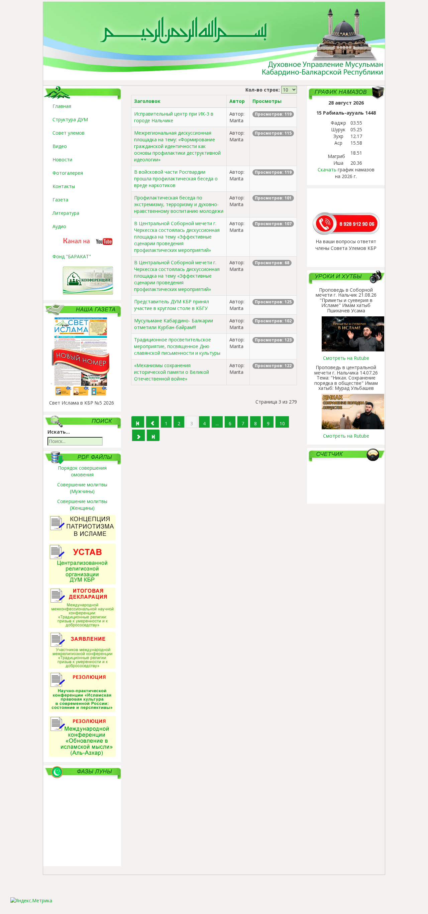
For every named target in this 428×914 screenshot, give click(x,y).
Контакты (63, 186)
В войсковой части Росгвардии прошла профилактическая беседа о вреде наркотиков (176, 178)
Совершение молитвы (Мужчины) (82, 487)
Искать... (58, 432)
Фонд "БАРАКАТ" (71, 256)
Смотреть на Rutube (346, 358)
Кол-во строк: (262, 90)
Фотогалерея (67, 173)
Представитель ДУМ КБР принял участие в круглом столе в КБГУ (171, 304)
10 (282, 423)
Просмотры (267, 101)
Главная (61, 106)
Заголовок (147, 101)
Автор (237, 101)
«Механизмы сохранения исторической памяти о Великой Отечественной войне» (171, 372)
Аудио (59, 226)
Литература (65, 213)
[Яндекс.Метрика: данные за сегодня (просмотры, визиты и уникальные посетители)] (31, 900)
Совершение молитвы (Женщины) (82, 504)
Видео (59, 146)
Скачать (327, 169)
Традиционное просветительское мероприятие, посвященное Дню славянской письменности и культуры (177, 346)
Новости (62, 159)
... (217, 423)
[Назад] (152, 422)
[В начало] (137, 422)
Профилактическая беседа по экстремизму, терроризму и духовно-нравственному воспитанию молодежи (178, 204)
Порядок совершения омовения (82, 471)
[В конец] (153, 435)
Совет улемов (68, 133)
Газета (60, 199)
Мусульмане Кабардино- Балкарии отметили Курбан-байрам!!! (173, 323)
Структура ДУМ (70, 119)
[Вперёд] (138, 435)
